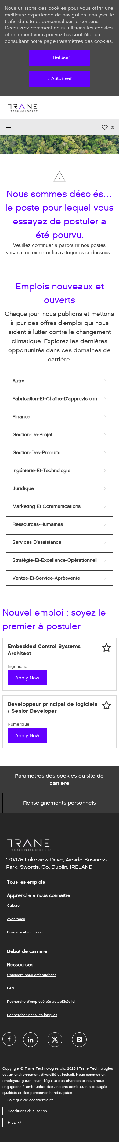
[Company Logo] (22, 107)
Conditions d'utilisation (27, 1111)
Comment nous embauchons (31, 974)
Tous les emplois (26, 882)
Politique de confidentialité (30, 1100)
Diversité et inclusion (25, 932)
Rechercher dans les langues (32, 1015)
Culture (13, 905)
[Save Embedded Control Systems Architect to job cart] (106, 648)
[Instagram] (79, 1039)
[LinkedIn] (30, 1039)
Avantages (16, 918)
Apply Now (27, 678)
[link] (59, 381)
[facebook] (9, 1039)
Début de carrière (27, 951)
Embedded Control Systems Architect (44, 650)
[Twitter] (55, 1039)
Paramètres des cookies (84, 41)
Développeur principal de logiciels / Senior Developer (52, 707)
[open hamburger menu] (8, 127)
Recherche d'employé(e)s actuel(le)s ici (41, 1001)
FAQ (10, 988)
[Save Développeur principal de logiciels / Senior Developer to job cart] (106, 705)
